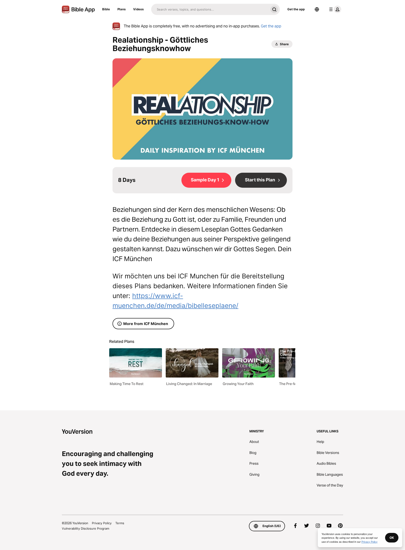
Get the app (296, 9)
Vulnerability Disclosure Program (85, 528)
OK (392, 537)
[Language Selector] (317, 9)
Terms (119, 523)
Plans (121, 9)
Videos (138, 9)
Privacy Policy (102, 523)
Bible (106, 9)
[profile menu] (334, 9)
